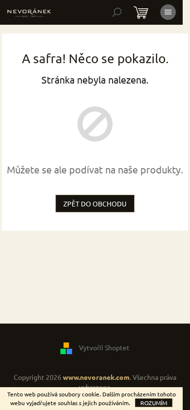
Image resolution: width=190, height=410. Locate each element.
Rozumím (153, 403)
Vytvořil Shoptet (104, 347)
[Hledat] (117, 12)
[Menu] (168, 12)
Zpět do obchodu (95, 203)
